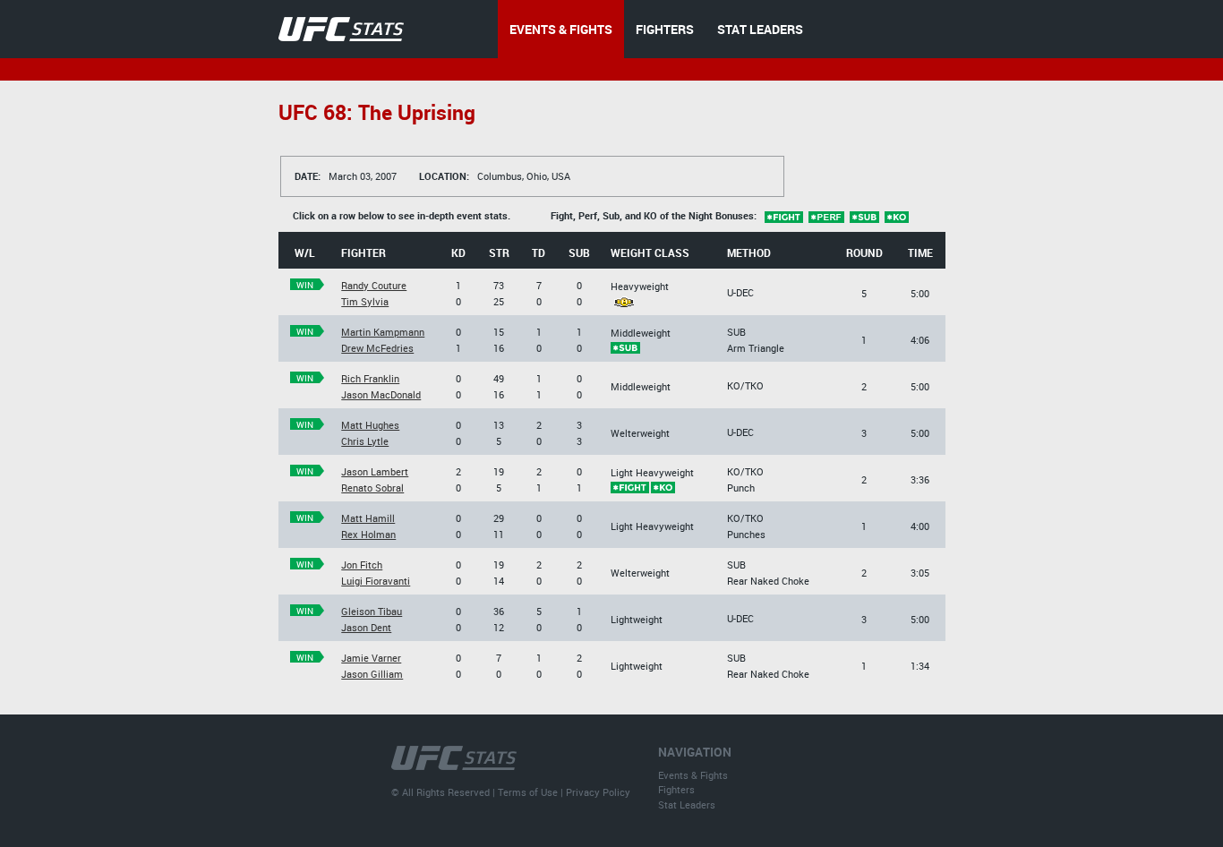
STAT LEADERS (760, 29)
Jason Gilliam (372, 673)
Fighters (676, 789)
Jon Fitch (361, 564)
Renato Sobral (372, 487)
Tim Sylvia (365, 301)
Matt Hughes (370, 425)
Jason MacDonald (381, 394)
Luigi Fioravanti (375, 580)
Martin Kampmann (382, 331)
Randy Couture (373, 285)
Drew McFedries (377, 348)
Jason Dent (366, 627)
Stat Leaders (686, 804)
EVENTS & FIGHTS (560, 29)
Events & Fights (693, 775)
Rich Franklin (370, 378)
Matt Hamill (368, 518)
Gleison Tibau (371, 611)
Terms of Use (528, 792)
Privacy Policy (598, 792)
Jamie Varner (371, 657)
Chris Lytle (365, 441)
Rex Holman (368, 534)
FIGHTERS (665, 29)
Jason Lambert (374, 471)
